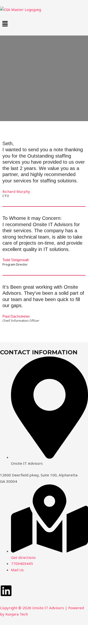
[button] (44, 24)
